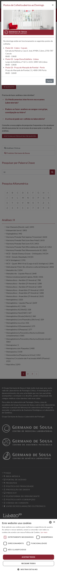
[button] (28, 569)
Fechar (49, 81)
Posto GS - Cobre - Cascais (16, 48)
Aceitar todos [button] (28, 557)
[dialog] (28, 546)
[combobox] (50, 522)
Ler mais (44, 532)
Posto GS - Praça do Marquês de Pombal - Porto (25, 67)
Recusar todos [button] (28, 563)
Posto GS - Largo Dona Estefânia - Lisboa (22, 59)
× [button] (54, 522)
